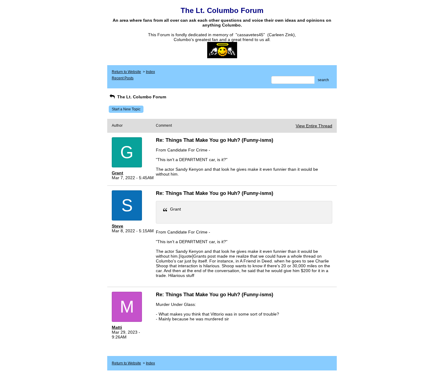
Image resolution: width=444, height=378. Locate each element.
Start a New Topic (126, 109)
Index (150, 72)
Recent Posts (123, 78)
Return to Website (126, 72)
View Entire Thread (314, 125)
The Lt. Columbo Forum (141, 96)
